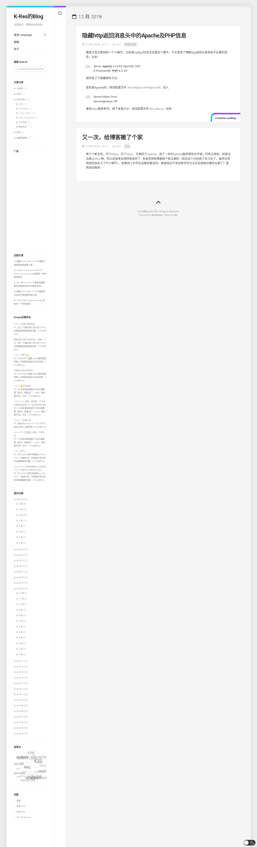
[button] (250, 843)
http (139, 52)
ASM (21, 104)
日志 (19, 94)
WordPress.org (24, 817)
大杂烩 (20, 88)
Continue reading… (226, 118)
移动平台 (22, 127)
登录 (19, 800)
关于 (16, 49)
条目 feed (21, 806)
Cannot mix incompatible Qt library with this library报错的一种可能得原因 (30, 273)
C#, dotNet (23, 109)
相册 (16, 42)
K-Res (118, 44)
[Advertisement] (30, 200)
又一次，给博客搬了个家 (112, 137)
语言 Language (23, 34)
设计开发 (21, 99)
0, (107, 44)
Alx (175, 215)
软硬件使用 (22, 138)
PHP (114, 70)
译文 (19, 132)
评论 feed (21, 812)
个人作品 (22, 122)
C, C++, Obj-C (24, 113)
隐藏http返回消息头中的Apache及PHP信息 (134, 35)
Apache (107, 66)
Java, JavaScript (26, 118)
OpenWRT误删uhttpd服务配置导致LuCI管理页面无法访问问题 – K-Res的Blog (30, 361)
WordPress (157, 215)
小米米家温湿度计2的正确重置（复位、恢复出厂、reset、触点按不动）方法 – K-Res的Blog (30, 392)
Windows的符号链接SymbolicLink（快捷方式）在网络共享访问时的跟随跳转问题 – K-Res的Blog (30, 457)
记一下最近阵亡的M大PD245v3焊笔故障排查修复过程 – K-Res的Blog (30, 330)
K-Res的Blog (28, 16)
